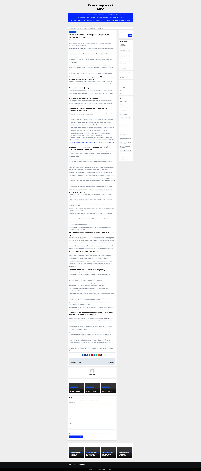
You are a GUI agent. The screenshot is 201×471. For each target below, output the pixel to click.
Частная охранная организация (82, 17)
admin (93, 374)
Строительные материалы (125, 150)
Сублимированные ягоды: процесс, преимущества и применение (125, 57)
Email (70, 423)
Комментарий (72, 402)
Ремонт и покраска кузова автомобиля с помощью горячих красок (108, 390)
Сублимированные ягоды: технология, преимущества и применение (126, 51)
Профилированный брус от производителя (116, 14)
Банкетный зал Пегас (124, 101)
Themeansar (108, 469)
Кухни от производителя (86, 14)
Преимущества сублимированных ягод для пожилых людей (125, 62)
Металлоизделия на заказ (125, 120)
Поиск (121, 32)
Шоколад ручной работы (124, 20)
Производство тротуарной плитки (78, 20)
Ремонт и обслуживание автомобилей (117, 17)
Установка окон (123, 153)
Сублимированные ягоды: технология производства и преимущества (125, 67)
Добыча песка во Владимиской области (124, 105)
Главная (77, 14)
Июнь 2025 (122, 93)
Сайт (70, 428)
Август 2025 (122, 87)
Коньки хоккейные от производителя (94, 20)
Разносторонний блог (76, 464)
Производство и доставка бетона (99, 14)
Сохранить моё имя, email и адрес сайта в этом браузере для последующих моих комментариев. (90, 433)
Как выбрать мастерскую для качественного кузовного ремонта (76, 390)
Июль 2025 (122, 90)
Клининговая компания (124, 107)
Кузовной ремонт (73, 387)
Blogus (103, 469)
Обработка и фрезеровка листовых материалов (125, 123)
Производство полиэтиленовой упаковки (99, 17)
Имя (70, 418)
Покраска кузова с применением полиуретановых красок (92, 390)
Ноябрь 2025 (122, 85)
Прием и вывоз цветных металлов (111, 20)
